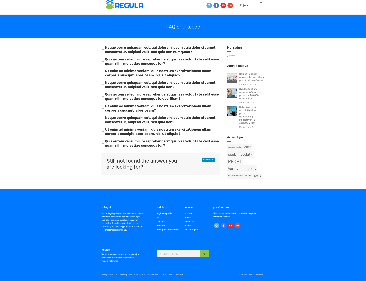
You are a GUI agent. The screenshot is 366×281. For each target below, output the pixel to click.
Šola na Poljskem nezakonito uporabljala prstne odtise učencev (251, 77)
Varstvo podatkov (242, 169)
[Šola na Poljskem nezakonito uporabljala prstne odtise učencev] (232, 77)
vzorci (188, 225)
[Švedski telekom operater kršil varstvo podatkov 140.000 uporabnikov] (232, 93)
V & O (188, 217)
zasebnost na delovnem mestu (239, 176)
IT (158, 217)
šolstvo (161, 225)
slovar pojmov (192, 229)
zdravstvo (162, 221)
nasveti (188, 213)
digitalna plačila (164, 213)
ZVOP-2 (257, 176)
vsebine (189, 207)
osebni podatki (240, 154)
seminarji (189, 221)
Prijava (244, 5)
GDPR (247, 147)
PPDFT (235, 161)
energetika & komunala (168, 229)
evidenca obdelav (235, 147)
